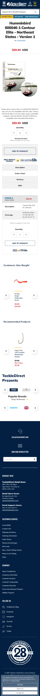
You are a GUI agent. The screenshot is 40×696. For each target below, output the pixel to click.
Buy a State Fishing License (12, 550)
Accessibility (6, 525)
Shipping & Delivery (9, 532)
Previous (4, 389)
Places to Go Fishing (9, 554)
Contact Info (6, 529)
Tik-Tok (9, 626)
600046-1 (9, 198)
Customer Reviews (8, 578)
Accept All (20, 693)
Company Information (9, 575)
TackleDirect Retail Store (13, 482)
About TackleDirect (9, 571)
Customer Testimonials (10, 582)
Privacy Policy (16, 680)
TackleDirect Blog (13, 607)
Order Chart (20, 173)
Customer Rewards (9, 586)
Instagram (10, 617)
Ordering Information (9, 536)
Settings (20, 685)
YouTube (10, 621)
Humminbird (21, 40)
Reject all (20, 689)
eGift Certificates (19, 297)
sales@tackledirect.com (10, 501)
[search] (35, 12)
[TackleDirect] (17, 4)
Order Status (6, 539)
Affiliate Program (8, 593)
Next (35, 389)
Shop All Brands (18, 399)
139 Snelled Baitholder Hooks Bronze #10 (19, 355)
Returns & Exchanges (9, 543)
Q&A (20, 185)
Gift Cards (5, 546)
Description (20, 167)
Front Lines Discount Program (12, 589)
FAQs (4, 557)
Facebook (10, 612)
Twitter (9, 631)
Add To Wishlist (20, 151)
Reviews (20, 179)
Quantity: (20, 127)
